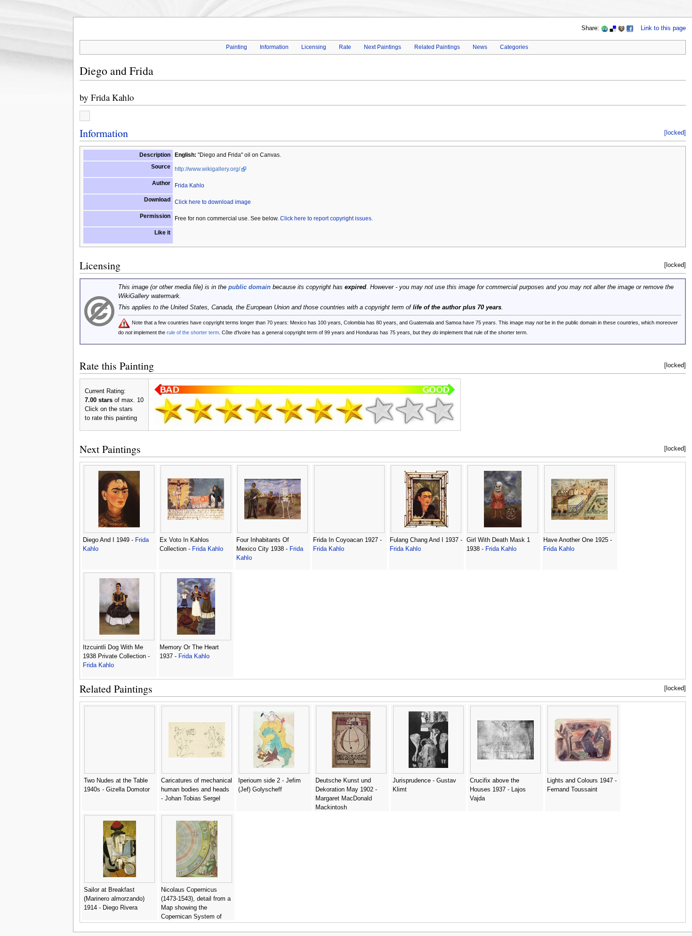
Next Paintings (382, 47)
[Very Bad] (168, 410)
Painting (236, 47)
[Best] (409, 410)
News (480, 47)
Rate (345, 47)
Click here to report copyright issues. (326, 218)
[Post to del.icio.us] (613, 28)
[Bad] (199, 410)
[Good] (319, 410)
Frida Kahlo (112, 97)
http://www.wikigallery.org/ (207, 169)
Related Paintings (437, 47)
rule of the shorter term (193, 332)
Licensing (313, 47)
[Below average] (259, 410)
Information (274, 47)
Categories (514, 47)
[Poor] (229, 410)
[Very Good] (349, 410)
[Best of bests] (440, 410)
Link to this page (663, 28)
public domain (249, 287)
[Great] (379, 410)
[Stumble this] (604, 28)
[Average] (289, 410)
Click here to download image (213, 202)
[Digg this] (621, 28)
